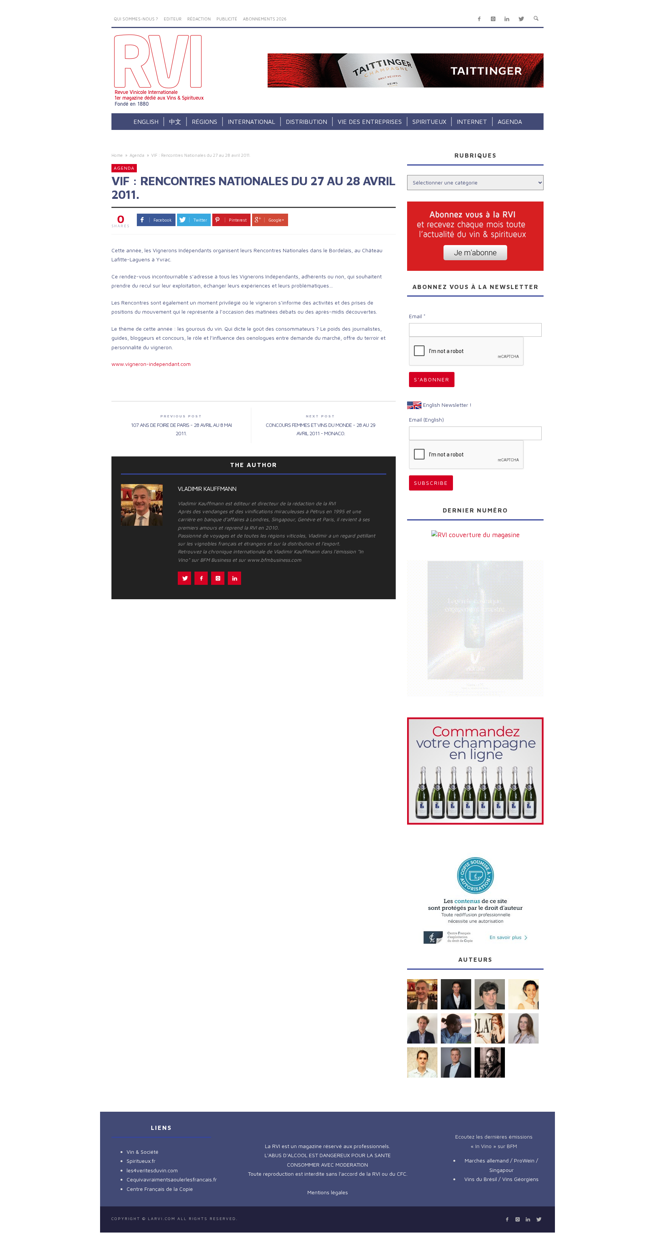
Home (117, 155)
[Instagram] (493, 19)
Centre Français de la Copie (160, 1189)
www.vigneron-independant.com (151, 364)
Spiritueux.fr (141, 1161)
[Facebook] (479, 19)
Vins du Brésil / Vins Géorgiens (501, 1179)
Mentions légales (327, 1192)
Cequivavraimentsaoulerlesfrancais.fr (172, 1179)
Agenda (137, 155)
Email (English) (426, 419)
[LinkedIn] (507, 19)
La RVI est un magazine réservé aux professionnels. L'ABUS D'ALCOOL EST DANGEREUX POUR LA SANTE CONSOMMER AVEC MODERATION (328, 1155)
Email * (417, 316)
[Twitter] (521, 19)
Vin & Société (142, 1151)
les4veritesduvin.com (152, 1170)
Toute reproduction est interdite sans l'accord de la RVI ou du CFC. (327, 1173)
